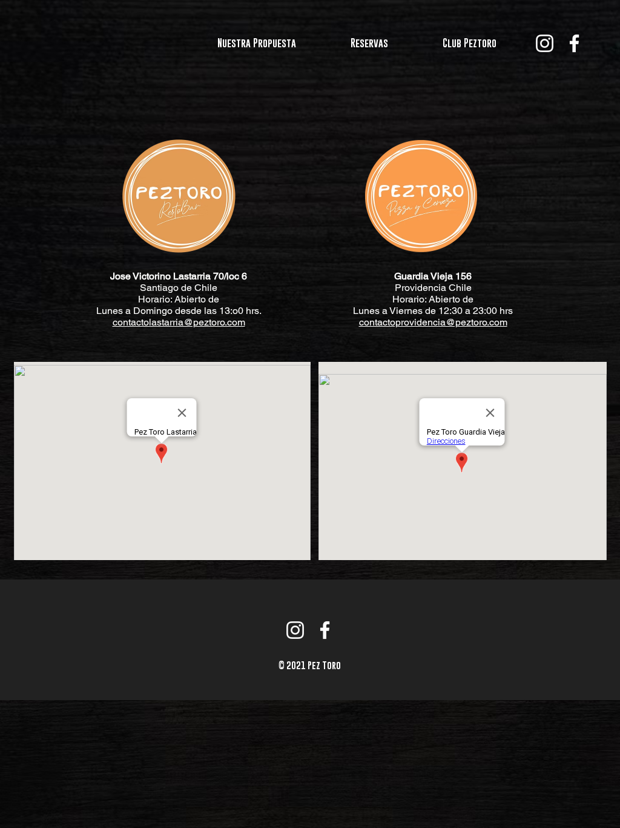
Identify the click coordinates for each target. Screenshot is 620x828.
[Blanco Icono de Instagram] (544, 43)
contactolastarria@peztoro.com (179, 322)
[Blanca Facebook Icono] (574, 43)
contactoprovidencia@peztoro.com (433, 322)
